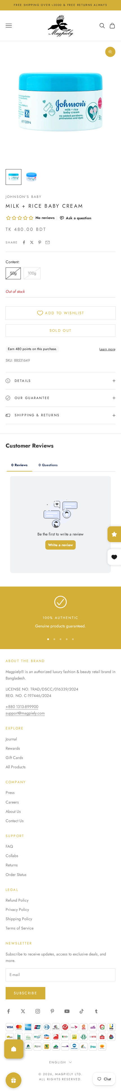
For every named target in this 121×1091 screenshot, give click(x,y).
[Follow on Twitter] (23, 1011)
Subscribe (25, 993)
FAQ (9, 846)
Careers (12, 802)
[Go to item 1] (13, 177)
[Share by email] (47, 242)
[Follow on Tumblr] (96, 1011)
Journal (11, 739)
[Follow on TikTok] (81, 1011)
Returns (12, 865)
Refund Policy (17, 900)
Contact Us (15, 821)
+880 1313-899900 (22, 706)
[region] (60, 612)
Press (10, 792)
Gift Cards (14, 757)
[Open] (13, 1049)
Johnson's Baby (24, 196)
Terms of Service (19, 928)
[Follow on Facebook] (8, 1011)
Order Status (16, 874)
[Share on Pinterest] (39, 242)
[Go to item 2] (31, 177)
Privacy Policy (17, 909)
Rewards (13, 748)
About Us (13, 811)
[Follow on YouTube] (67, 1011)
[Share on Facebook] (24, 242)
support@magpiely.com (25, 713)
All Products (16, 767)
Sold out (61, 330)
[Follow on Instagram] (38, 1011)
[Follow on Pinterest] (52, 1011)
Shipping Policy (19, 919)
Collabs (12, 855)
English (57, 1062)
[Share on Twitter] (32, 242)
